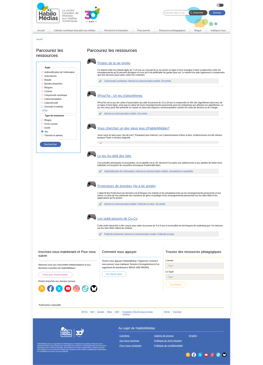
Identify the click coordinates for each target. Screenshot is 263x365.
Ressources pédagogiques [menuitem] (172, 30)
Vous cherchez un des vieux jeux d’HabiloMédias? (133, 128)
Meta (109, 312)
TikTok (167, 312)
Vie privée (166, 81)
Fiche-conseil (51, 124)
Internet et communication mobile (144, 81)
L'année (169, 260)
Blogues (48, 87)
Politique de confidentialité (168, 345)
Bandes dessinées (53, 84)
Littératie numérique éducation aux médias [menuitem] (74, 30)
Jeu (46, 131)
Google (100, 312)
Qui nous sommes (129, 340)
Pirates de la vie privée (113, 63)
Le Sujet (169, 272)
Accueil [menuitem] (41, 30)
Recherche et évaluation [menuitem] (116, 30)
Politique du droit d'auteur (168, 340)
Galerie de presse (164, 335)
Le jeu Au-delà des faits (114, 156)
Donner (217, 12)
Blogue (47, 120)
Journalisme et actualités (181, 171)
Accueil (39, 39)
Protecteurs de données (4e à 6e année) (126, 186)
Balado (47, 80)
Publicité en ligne (145, 204)
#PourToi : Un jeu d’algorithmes (119, 95)
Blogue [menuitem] (198, 30)
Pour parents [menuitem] (143, 30)
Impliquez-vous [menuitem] (218, 30)
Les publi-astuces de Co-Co (117, 218)
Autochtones (50, 76)
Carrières (124, 335)
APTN (85, 312)
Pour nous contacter (130, 345)
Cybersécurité (51, 103)
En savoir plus (114, 274)
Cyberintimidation (53, 99)
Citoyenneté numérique (115, 81)
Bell (92, 312)
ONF (117, 312)
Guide (47, 128)
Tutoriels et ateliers (53, 135)
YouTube (177, 312)
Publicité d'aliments (113, 234)
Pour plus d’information (55, 274)
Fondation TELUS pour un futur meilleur (137, 313)
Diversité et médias (53, 107)
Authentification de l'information (119, 171)
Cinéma (48, 91)
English (220, 5)
